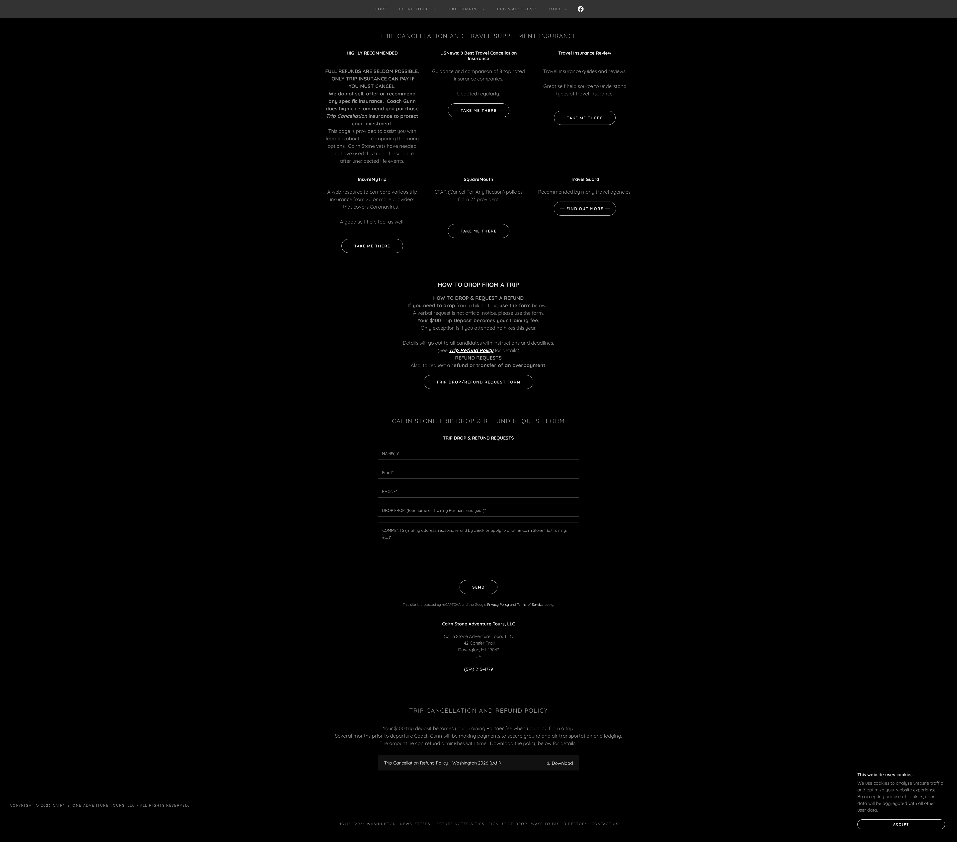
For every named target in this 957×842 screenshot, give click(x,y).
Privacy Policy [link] (498, 604)
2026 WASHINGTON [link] (375, 824)
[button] (416, 9)
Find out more (584, 208)
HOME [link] (381, 9)
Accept (901, 824)
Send (478, 587)
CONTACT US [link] (605, 824)
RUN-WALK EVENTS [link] (517, 9)
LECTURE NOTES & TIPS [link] (459, 824)
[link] (581, 9)
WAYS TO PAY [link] (545, 824)
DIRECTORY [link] (575, 824)
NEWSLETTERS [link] (415, 824)
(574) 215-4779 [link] (478, 669)
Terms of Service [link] (530, 604)
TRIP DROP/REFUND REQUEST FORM (478, 382)
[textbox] (478, 453)
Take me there (479, 110)
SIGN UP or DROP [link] (507, 824)
